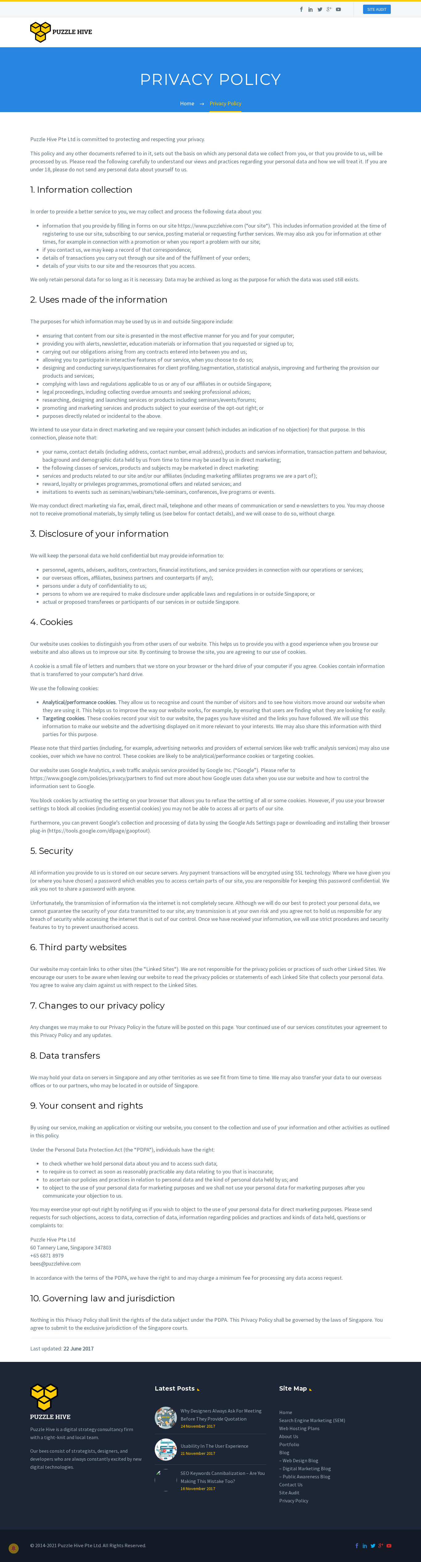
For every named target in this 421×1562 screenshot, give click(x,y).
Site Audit (289, 1492)
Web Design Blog (300, 1460)
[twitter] (320, 10)
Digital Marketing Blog (307, 1468)
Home (285, 1412)
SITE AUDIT (376, 9)
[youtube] (338, 10)
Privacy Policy (293, 1500)
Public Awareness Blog (306, 1476)
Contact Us (291, 1484)
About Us (288, 1436)
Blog (284, 1452)
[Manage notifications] (13, 1548)
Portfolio (289, 1444)
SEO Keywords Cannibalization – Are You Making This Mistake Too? (223, 1477)
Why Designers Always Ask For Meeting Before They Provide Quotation (221, 1415)
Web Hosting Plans (299, 1428)
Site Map (293, 1388)
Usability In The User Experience (214, 1446)
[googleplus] (329, 10)
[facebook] (301, 10)
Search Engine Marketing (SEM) (312, 1420)
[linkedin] (310, 10)
